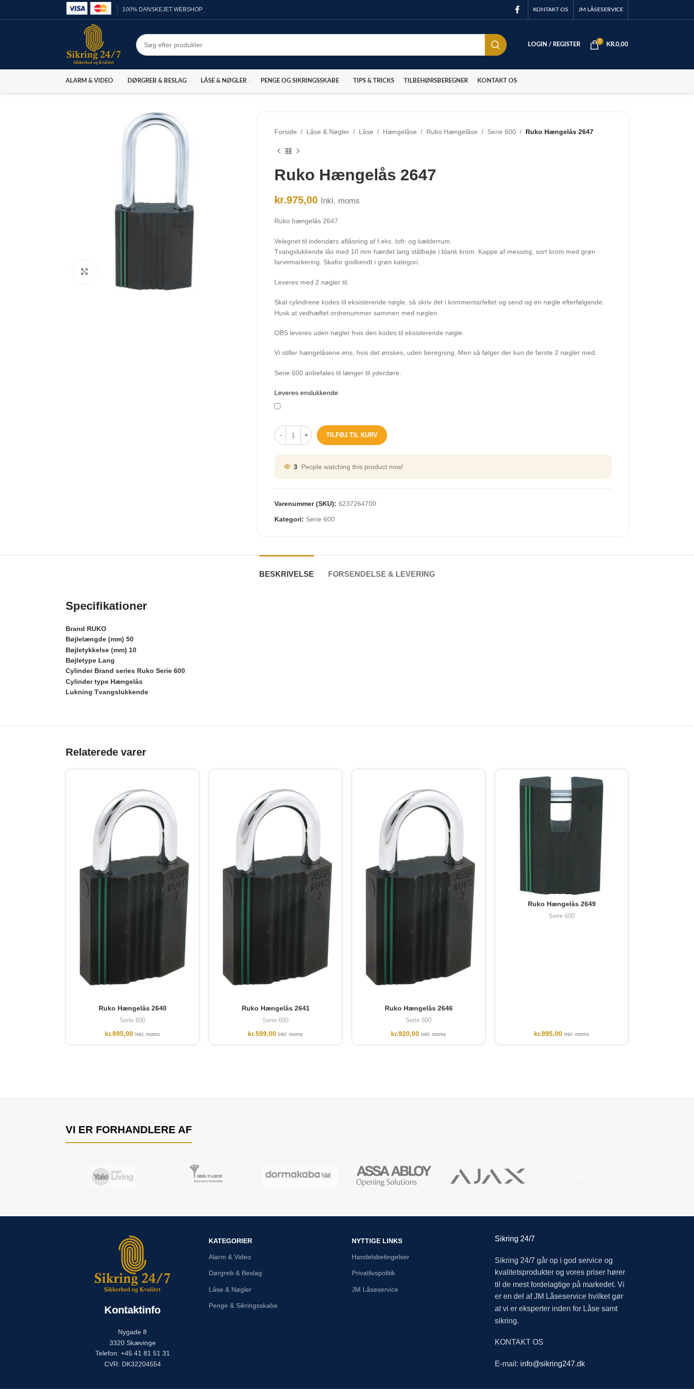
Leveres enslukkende (306, 392)
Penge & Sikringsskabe (243, 1305)
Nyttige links (377, 1241)
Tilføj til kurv (352, 434)
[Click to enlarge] (84, 271)
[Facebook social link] (517, 9)
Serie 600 (501, 131)
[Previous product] (279, 151)
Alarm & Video (230, 1257)
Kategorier (230, 1241)
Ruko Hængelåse (452, 131)
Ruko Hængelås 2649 (562, 904)
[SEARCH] (496, 45)
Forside (285, 131)
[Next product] (298, 151)
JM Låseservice (375, 1289)
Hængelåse (400, 131)
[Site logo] (94, 44)
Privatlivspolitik (373, 1273)
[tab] (286, 569)
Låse (366, 131)
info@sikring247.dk (552, 1364)
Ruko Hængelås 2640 (133, 1008)
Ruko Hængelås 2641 (276, 1008)
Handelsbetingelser (380, 1257)
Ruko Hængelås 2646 (419, 1008)
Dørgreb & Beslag (235, 1273)
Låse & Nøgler (327, 131)
